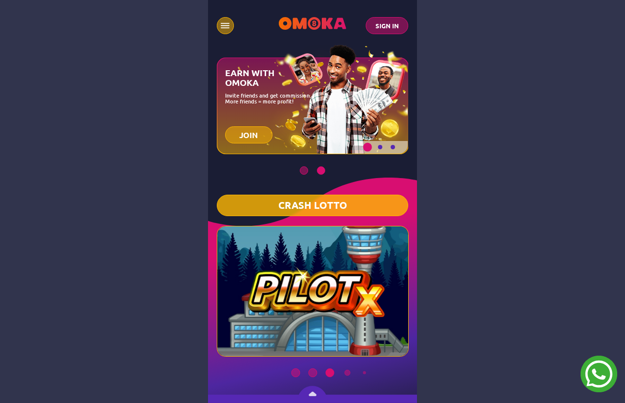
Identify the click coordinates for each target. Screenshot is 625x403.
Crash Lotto (312, 205)
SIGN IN (387, 25)
